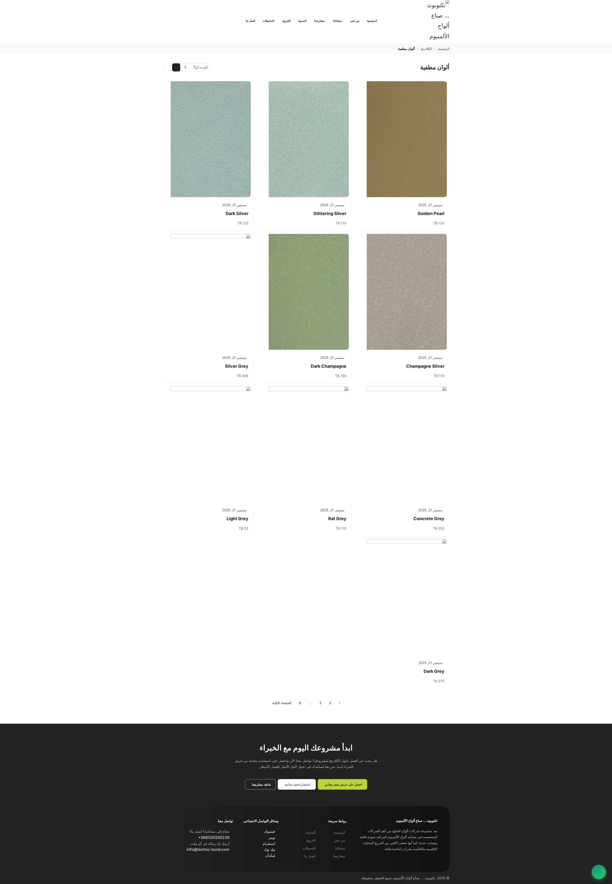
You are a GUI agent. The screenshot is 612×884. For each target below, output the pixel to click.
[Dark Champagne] (306, 292)
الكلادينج (426, 49)
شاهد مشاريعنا (261, 784)
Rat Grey (337, 518)
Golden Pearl (431, 213)
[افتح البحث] (235, 20)
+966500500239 (214, 837)
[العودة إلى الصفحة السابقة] (166, 49)
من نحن (354, 20)
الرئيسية (372, 20)
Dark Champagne (328, 366)
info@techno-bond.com (208, 849)
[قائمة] (167, 67)
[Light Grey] (208, 444)
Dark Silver (237, 213)
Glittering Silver (329, 213)
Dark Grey (434, 671)
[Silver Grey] (208, 292)
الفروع (286, 20)
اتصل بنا (250, 20)
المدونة (302, 20)
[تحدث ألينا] (599, 872)
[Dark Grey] (404, 597)
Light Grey (237, 518)
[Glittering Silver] (306, 139)
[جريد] (176, 67)
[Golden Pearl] (404, 139)
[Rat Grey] (306, 444)
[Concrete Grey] (404, 444)
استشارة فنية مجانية (298, 784)
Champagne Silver (425, 366)
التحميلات (268, 20)
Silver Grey (236, 366)
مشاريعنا (319, 20)
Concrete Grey (428, 518)
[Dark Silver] (208, 139)
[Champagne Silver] (404, 292)
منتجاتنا (337, 20)
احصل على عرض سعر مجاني (343, 784)
